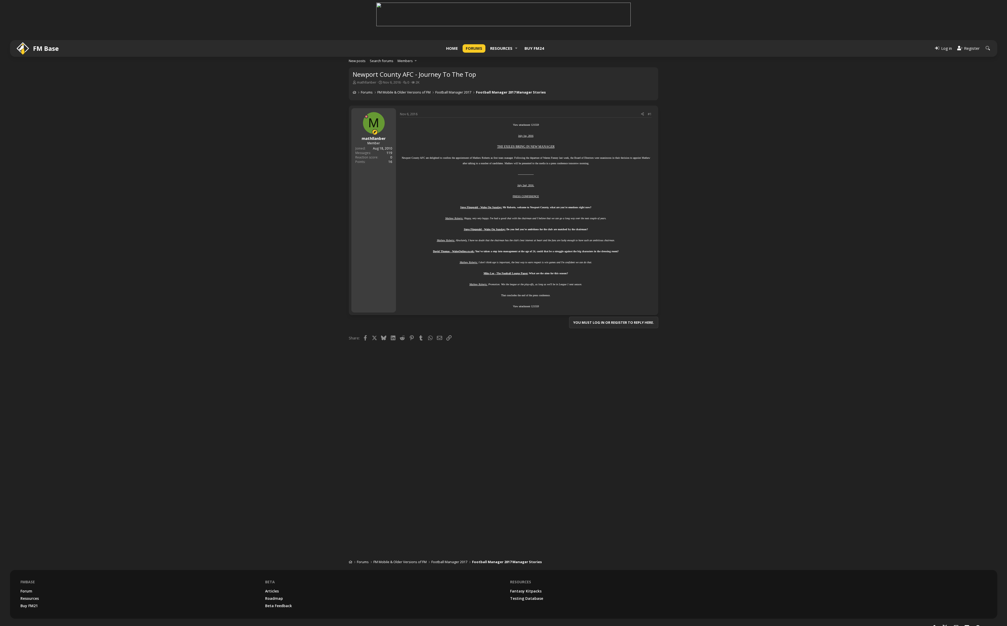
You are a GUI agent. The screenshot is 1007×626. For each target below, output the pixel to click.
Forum (26, 591)
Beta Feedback (278, 605)
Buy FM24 (534, 48)
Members (405, 60)
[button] (516, 48)
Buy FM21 (29, 605)
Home (452, 48)
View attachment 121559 (526, 124)
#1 (650, 114)
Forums (474, 48)
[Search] (987, 48)
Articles (272, 591)
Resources (501, 48)
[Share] (642, 114)
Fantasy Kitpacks (526, 591)
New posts (357, 60)
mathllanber (366, 82)
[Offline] (366, 116)
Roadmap (274, 598)
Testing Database (526, 598)
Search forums (381, 60)
